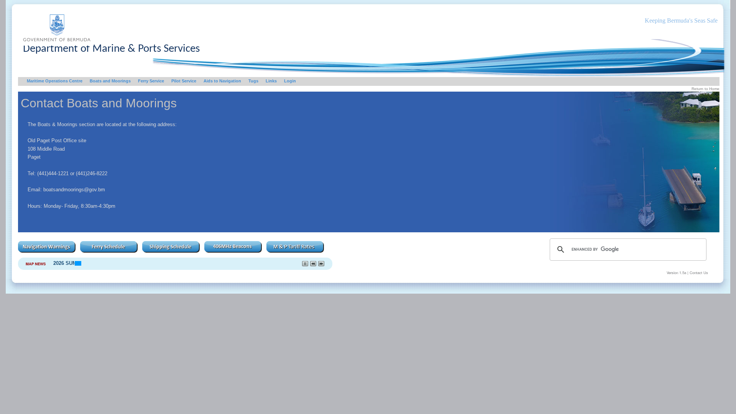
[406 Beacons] (233, 250)
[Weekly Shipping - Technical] (171, 250)
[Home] (57, 43)
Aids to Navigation (222, 81)
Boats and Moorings (110, 81)
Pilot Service (183, 81)
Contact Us (699, 272)
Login (290, 81)
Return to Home (706, 89)
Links (271, 81)
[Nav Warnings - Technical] (47, 250)
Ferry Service (151, 81)
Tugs (253, 81)
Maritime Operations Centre (54, 81)
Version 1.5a (676, 272)
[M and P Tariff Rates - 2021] (295, 250)
